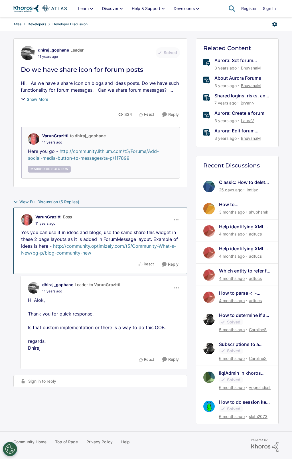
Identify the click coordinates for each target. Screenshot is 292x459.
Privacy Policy (99, 441)
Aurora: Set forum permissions (233, 60)
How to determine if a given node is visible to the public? (244, 315)
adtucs (255, 233)
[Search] (231, 8)
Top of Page (66, 441)
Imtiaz (252, 189)
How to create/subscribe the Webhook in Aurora (241, 205)
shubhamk (258, 212)
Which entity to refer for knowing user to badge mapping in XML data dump (245, 271)
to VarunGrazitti (104, 284)
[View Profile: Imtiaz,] (209, 186)
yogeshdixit (260, 387)
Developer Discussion (70, 24)
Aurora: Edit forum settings (234, 131)
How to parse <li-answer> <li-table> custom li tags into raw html (244, 293)
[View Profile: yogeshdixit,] (209, 377)
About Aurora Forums (237, 78)
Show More (37, 99)
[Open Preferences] (10, 449)
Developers (37, 24)
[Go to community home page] (40, 8)
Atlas (17, 24)
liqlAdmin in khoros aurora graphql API (240, 373)
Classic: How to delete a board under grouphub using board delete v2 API (243, 182)
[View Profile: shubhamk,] (209, 208)
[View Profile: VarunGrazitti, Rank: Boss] (27, 220)
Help (125, 441)
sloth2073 (258, 416)
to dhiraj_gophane (88, 135)
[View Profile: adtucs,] (209, 231)
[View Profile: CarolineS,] (209, 319)
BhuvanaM (251, 67)
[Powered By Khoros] (265, 445)
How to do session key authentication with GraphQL (244, 402)
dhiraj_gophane (53, 50)
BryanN (248, 103)
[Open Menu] (275, 24)
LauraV (247, 120)
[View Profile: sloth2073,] (209, 406)
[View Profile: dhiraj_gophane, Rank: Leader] (28, 53)
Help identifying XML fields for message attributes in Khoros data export (241, 227)
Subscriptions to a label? (239, 344)
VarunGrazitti (55, 135)
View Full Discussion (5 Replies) (49, 201)
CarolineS (258, 329)
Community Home (29, 441)
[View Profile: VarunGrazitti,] (33, 139)
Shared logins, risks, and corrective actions (241, 96)
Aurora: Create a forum (239, 113)
